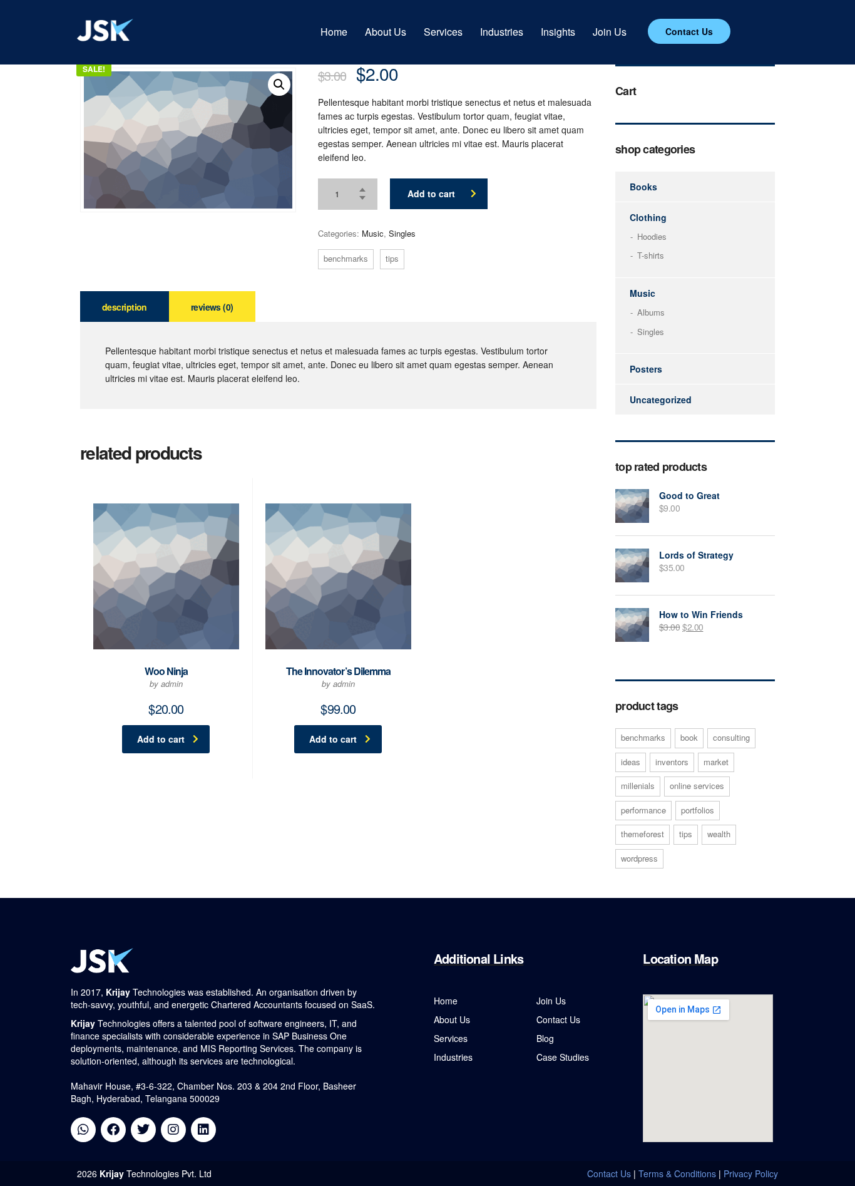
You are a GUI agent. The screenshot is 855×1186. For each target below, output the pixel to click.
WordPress (639, 858)
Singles (402, 233)
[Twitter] (143, 1129)
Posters (646, 369)
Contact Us (558, 1019)
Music (373, 233)
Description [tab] (124, 307)
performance (643, 810)
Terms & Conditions (677, 1173)
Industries (501, 31)
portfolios (697, 810)
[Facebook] (113, 1129)
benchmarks (346, 258)
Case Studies (562, 1057)
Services (443, 31)
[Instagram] (173, 1129)
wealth (718, 834)
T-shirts (650, 255)
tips (392, 258)
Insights (558, 31)
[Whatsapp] (83, 1129)
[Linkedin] (203, 1129)
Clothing (648, 217)
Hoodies (652, 236)
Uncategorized (661, 399)
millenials (638, 786)
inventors (672, 762)
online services (697, 786)
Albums (651, 312)
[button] (279, 84)
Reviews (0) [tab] (212, 307)
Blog (545, 1038)
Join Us (610, 31)
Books (643, 186)
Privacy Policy (751, 1173)
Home (333, 31)
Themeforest (642, 834)
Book (689, 737)
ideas (630, 762)
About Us (385, 31)
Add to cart (431, 193)
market (716, 762)
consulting (731, 737)
